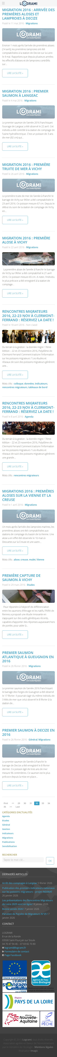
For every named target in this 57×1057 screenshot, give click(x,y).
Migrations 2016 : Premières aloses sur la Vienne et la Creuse (28, 495)
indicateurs (41, 383)
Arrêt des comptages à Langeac (19, 883)
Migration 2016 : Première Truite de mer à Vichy (26, 166)
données (29, 383)
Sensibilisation (9, 846)
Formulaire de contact (17, 951)
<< (13, 803)
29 (19, 803)
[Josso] (28, 3)
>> (11, 806)
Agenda (29, 416)
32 (37, 803)
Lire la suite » (15, 73)
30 (25, 803)
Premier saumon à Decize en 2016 (28, 732)
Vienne (40, 559)
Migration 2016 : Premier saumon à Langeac (25, 93)
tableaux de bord (37, 387)
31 (31, 803)
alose (17, 559)
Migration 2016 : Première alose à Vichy (26, 240)
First (6, 803)
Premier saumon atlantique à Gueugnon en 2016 (28, 656)
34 (49, 803)
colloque (18, 383)
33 (43, 803)
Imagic (34, 1050)
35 (5, 806)
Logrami (27, 1039)
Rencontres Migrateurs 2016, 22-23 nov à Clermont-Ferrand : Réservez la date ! (28, 315)
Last (18, 806)
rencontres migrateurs (14, 387)
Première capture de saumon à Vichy (21, 577)
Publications (8, 842)
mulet (32, 559)
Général (33, 739)
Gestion (6, 829)
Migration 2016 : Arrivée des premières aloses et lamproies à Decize (28, 14)
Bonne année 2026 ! (13, 909)
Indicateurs (7, 833)
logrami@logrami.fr (15, 947)
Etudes (31, 584)
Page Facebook (13, 955)
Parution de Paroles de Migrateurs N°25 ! (25, 914)
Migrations (32, 23)
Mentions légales (43, 1047)
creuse (24, 559)
